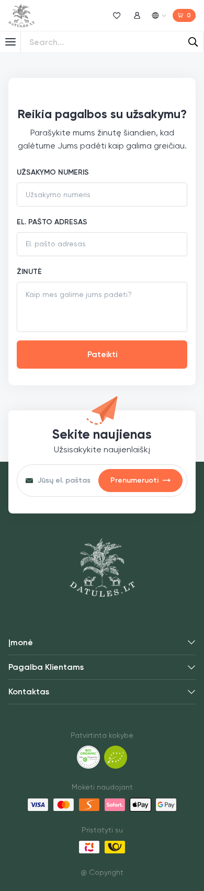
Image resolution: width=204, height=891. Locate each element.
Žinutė (29, 271)
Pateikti (102, 354)
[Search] (193, 41)
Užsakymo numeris (53, 172)
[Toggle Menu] (10, 41)
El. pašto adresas (52, 222)
